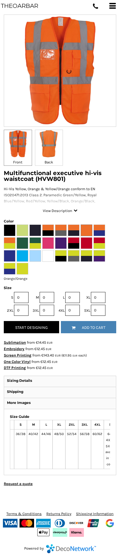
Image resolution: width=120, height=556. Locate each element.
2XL (10, 310)
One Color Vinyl (17, 361)
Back (49, 162)
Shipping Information (95, 514)
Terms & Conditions (24, 514)
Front (17, 162)
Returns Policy (58, 514)
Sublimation (15, 342)
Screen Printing (17, 355)
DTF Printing (15, 368)
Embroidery (14, 349)
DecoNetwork (71, 549)
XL (88, 297)
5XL (87, 310)
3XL (36, 310)
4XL (62, 310)
